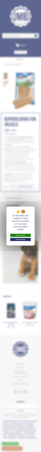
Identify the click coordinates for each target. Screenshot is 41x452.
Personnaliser (20, 239)
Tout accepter (20, 235)
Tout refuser (22, 205)
